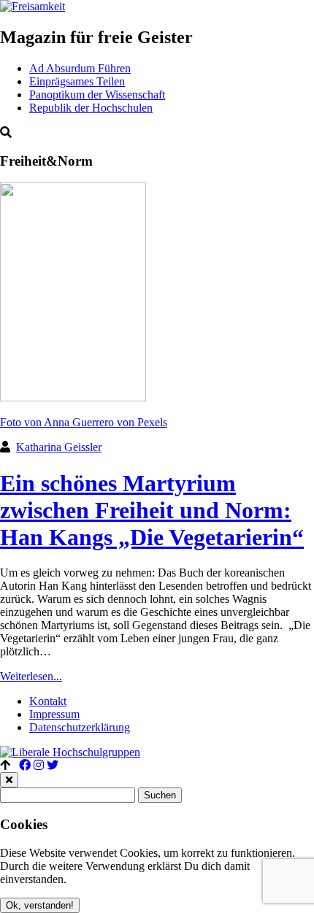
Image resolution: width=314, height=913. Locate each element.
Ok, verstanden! (40, 905)
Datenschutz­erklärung (79, 727)
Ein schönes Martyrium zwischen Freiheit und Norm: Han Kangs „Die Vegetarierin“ (152, 510)
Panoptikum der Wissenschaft (97, 94)
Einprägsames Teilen (77, 81)
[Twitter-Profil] (52, 765)
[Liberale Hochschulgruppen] (70, 752)
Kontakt (47, 701)
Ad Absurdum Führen (80, 68)
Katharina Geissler (59, 447)
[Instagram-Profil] (39, 765)
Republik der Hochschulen (91, 107)
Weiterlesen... (31, 676)
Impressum (54, 714)
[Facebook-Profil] (25, 765)
